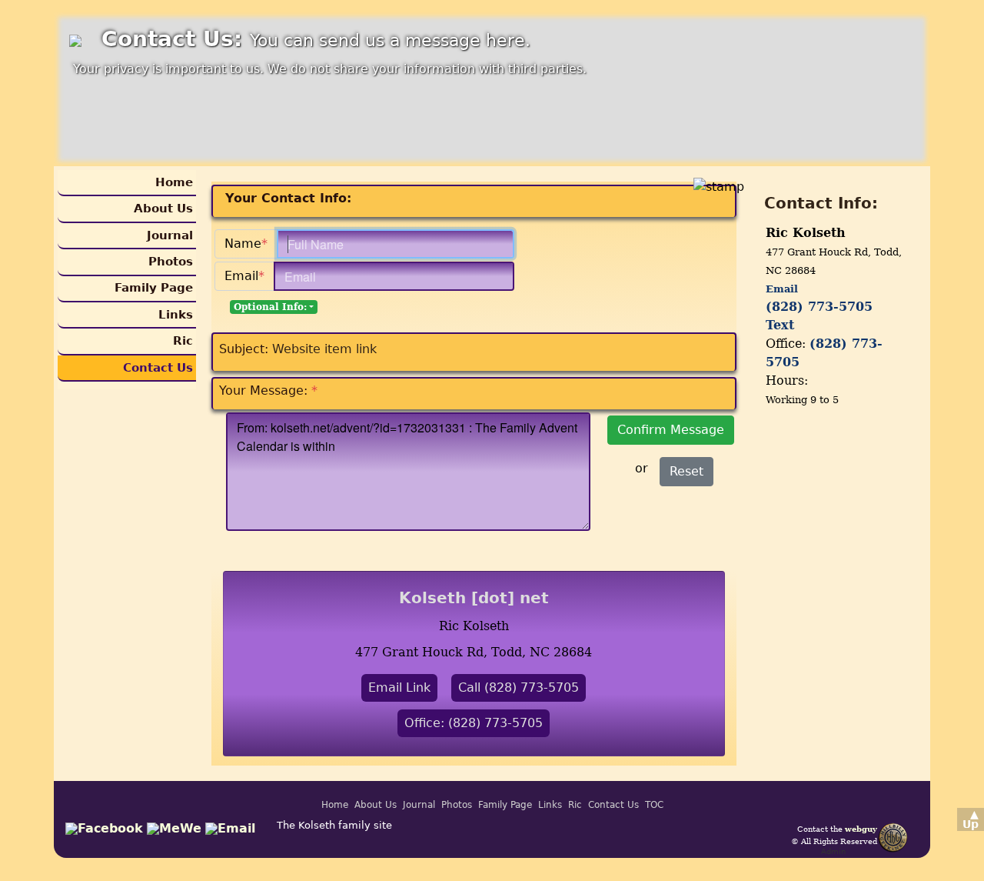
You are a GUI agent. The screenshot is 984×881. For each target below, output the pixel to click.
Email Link (399, 687)
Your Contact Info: (288, 198)
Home (174, 182)
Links (175, 315)
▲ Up (970, 819)
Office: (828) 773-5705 (473, 723)
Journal (170, 235)
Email (244, 276)
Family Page (154, 288)
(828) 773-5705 (819, 306)
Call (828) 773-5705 (518, 687)
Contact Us (158, 368)
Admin (833, 851)
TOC (654, 804)
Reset (686, 471)
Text (780, 325)
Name (246, 243)
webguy (861, 828)
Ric (183, 341)
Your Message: (268, 390)
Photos (170, 262)
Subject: (243, 349)
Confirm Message (670, 429)
